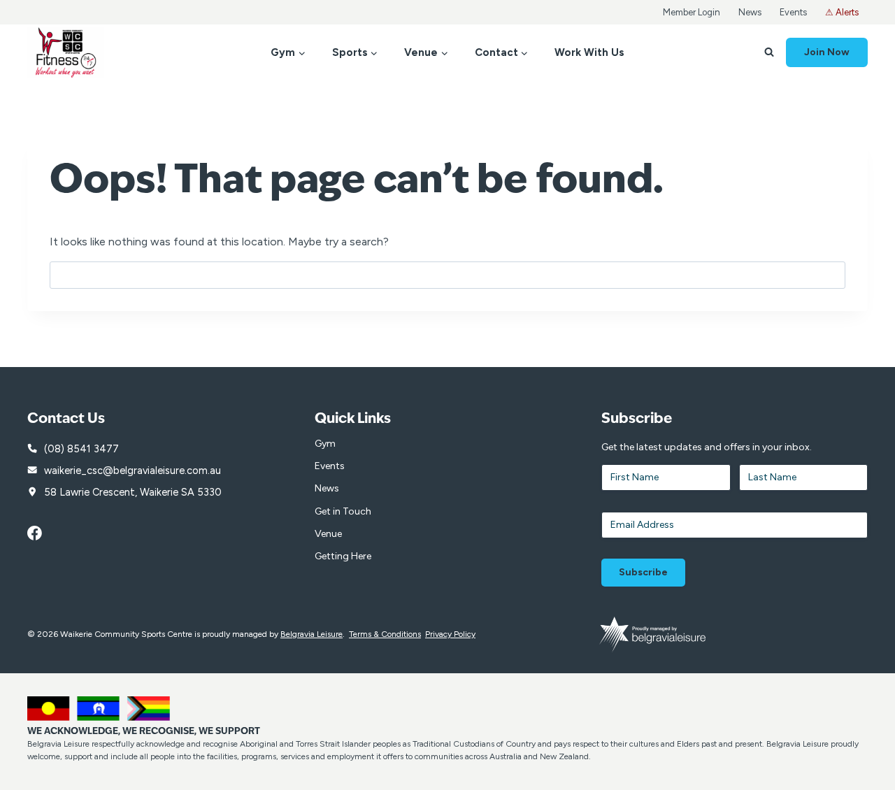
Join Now (827, 52)
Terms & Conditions (385, 634)
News (749, 12)
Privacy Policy (450, 634)
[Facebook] (42, 533)
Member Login (691, 12)
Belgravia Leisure (311, 634)
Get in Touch (343, 511)
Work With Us (589, 52)
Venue (328, 534)
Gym (325, 444)
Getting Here (343, 556)
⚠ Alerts (842, 12)
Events (793, 12)
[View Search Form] (769, 52)
